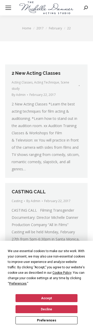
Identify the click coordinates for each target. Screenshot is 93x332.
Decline (46, 309)
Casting (17, 201)
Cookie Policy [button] (61, 273)
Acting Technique (46, 82)
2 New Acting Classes (36, 73)
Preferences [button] (18, 283)
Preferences (46, 320)
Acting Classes (22, 82)
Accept (46, 298)
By (19, 95)
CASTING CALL (29, 191)
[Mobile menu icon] (8, 8)
